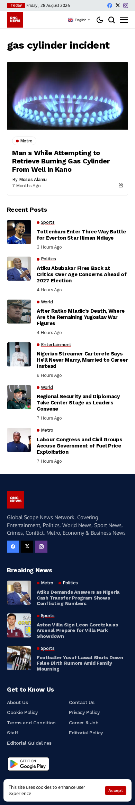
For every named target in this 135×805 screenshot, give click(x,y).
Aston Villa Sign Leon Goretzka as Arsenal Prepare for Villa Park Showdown (77, 630)
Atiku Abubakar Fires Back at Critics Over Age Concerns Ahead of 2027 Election (82, 274)
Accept (115, 790)
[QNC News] (15, 20)
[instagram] (125, 5)
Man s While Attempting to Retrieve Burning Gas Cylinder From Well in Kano (60, 161)
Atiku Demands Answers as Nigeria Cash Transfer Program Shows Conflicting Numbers (78, 597)
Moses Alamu (33, 179)
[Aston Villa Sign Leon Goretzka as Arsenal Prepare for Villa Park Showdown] (19, 625)
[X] (118, 5)
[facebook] (109, 5)
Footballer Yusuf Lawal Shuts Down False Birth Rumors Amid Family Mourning (80, 663)
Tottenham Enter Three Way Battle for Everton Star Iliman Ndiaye (81, 235)
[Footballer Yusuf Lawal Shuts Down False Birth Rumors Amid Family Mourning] (19, 658)
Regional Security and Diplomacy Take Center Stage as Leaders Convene (78, 402)
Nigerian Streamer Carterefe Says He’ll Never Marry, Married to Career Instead (82, 360)
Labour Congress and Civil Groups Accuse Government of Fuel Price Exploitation (79, 445)
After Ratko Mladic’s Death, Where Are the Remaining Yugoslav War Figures (81, 317)
